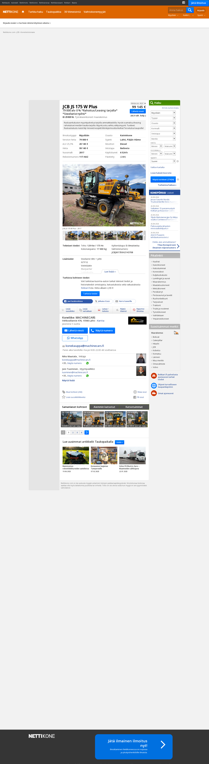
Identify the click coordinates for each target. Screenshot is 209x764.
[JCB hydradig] (93, 419)
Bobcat (156, 337)
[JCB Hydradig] (137, 419)
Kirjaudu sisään (9, 23)
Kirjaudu (200, 10)
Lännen (156, 357)
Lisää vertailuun (87, 310)
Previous (83, 195)
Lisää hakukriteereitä (161, 173)
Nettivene (34, 3)
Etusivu (23, 12)
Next (125, 195)
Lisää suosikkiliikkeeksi (75, 397)
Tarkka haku (35, 11)
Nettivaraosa (44, 3)
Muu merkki (158, 360)
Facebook (183, 2)
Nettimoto (24, 3)
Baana (74, 3)
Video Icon (104, 455)
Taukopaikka (53, 11)
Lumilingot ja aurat (161, 278)
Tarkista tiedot (90, 293)
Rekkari (67, 3)
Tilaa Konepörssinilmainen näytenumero (164, 245)
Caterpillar (157, 340)
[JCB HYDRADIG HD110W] (115, 419)
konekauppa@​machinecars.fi (85, 346)
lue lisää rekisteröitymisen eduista (34, 23)
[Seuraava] (86, 432)
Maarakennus (159, 281)
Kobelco (156, 350)
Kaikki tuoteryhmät (189, 15)
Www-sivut (142, 392)
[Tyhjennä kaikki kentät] (178, 179)
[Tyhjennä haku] (177, 161)
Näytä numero (72, 363)
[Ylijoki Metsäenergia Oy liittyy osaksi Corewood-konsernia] (164, 217)
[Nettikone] (10, 12)
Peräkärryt (158, 291)
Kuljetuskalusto (160, 275)
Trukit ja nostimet (161, 308)
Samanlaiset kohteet (74, 407)
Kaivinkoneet (159, 265)
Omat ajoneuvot (166, 393)
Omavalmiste (159, 363)
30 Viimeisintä (72, 11)
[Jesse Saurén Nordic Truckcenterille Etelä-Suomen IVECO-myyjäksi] (164, 199)
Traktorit (157, 305)
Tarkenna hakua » (167, 185)
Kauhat (156, 261)
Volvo (155, 367)
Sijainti (200, 15)
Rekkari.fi (85, 287)
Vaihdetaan (158, 315)
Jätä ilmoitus (198, 3)
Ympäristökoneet (161, 318)
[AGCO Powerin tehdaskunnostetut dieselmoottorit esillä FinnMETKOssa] (164, 235)
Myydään (172, 15)
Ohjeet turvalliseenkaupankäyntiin (167, 385)
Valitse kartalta (157, 167)
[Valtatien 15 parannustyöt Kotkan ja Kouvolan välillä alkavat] (164, 208)
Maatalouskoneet (161, 285)
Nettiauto (6, 3)
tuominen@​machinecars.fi (75, 372)
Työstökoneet (159, 312)
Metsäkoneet (159, 288)
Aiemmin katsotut (104, 407)
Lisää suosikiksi (70, 310)
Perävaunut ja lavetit (162, 295)
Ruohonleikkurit (160, 298)
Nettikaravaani (57, 3)
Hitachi (156, 343)
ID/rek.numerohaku (170, 108)
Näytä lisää (68, 380)
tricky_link (76, 460)
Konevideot (158, 271)
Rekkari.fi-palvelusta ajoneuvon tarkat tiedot (168, 377)
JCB (154, 347)
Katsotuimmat (134, 407)
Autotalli (14, 3)
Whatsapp (87, 363)
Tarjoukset (158, 302)
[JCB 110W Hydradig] (71, 419)
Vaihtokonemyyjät (95, 11)
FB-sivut (140, 397)
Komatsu (157, 353)
